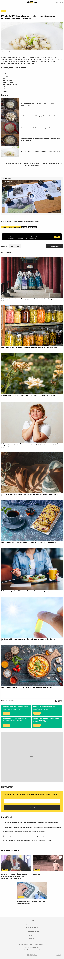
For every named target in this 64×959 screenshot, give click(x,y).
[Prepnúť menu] (2, 2)
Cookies (32, 920)
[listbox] (57, 817)
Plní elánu (4, 227)
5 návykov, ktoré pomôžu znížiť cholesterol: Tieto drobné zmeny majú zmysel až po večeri (26, 836)
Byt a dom (21, 896)
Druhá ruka (36, 874)
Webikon (39, 949)
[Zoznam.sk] (59, 2)
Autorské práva (32, 927)
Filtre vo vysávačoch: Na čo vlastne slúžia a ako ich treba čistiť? (31, 902)
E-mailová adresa (8, 798)
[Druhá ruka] (48, 863)
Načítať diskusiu (54, 246)
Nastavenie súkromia (32, 924)
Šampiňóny (24, 227)
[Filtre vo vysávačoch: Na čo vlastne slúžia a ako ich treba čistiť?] (32, 890)
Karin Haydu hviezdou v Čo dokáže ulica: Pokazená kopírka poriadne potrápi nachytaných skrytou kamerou (14, 876)
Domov (32, 938)
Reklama (32, 935)
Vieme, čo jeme (17, 227)
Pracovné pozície (7, 701)
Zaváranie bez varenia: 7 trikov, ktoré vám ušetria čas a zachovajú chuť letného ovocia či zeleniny (28, 840)
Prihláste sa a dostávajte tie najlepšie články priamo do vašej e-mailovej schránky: (31, 794)
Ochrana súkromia (32, 931)
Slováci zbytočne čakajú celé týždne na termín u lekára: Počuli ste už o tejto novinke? (25, 831)
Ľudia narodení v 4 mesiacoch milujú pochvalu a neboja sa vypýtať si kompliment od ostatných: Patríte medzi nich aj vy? (33, 827)
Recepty (4, 10)
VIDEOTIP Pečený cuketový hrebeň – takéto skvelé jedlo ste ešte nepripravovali (33, 822)
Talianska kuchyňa (32, 227)
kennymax (29, 949)
